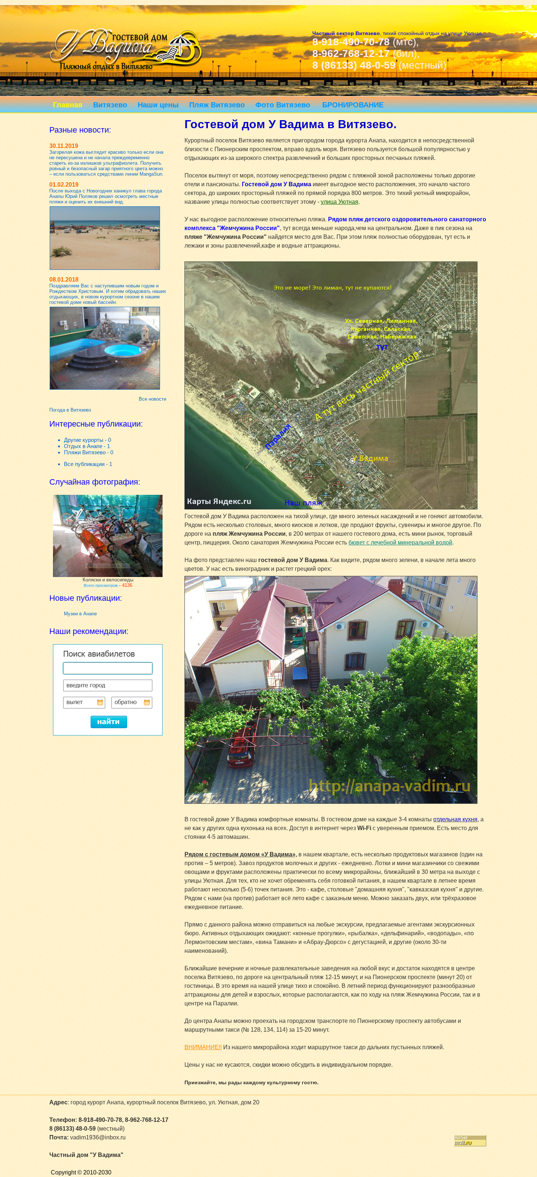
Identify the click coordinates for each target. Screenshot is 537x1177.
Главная (68, 105)
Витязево (110, 105)
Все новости (152, 399)
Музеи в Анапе (80, 613)
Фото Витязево (282, 105)
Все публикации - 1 (88, 464)
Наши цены (158, 105)
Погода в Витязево (70, 410)
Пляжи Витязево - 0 (88, 452)
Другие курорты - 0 (87, 440)
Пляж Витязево (217, 105)
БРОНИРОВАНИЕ (353, 105)
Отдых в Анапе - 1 (87, 446)
